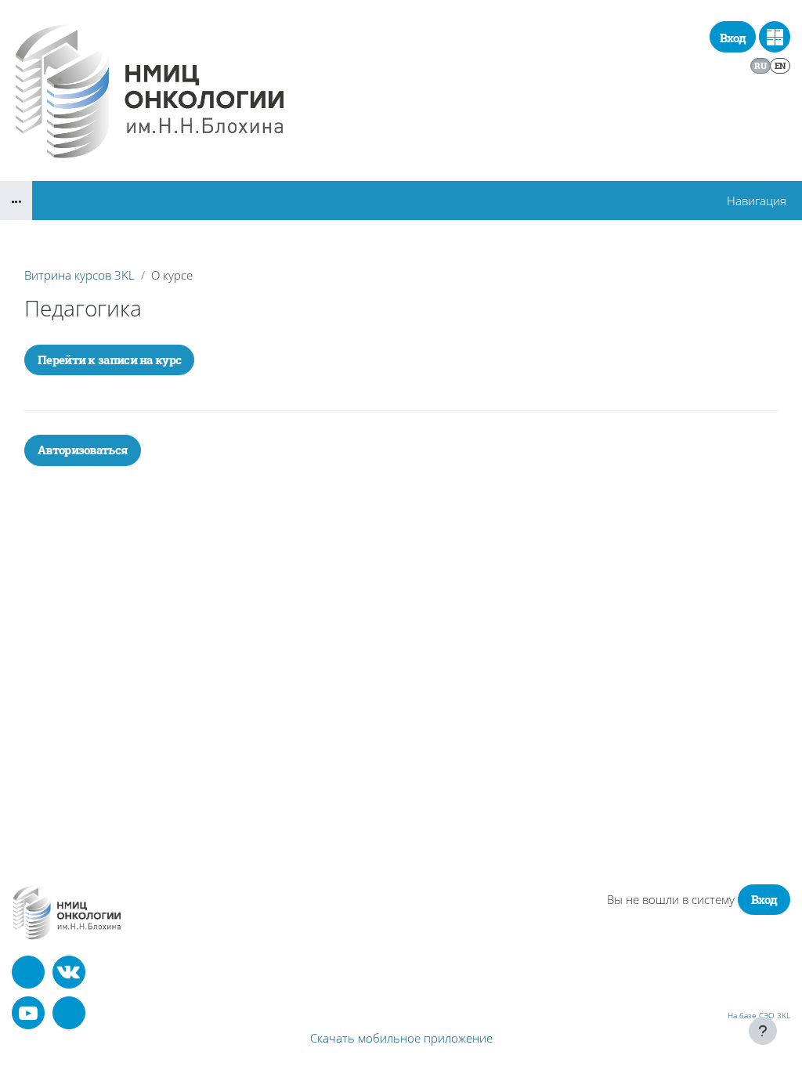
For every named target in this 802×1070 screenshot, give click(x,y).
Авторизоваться (83, 449)
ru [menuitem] (760, 65)
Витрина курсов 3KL (79, 275)
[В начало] (67, 912)
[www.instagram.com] (68, 1012)
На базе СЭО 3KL (759, 1015)
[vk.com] (68, 972)
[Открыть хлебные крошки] (16, 200)
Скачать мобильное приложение (401, 1038)
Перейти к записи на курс (109, 359)
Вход (733, 37)
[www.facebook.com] (28, 972)
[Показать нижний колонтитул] (763, 1031)
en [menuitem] (780, 65)
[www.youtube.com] (28, 1012)
